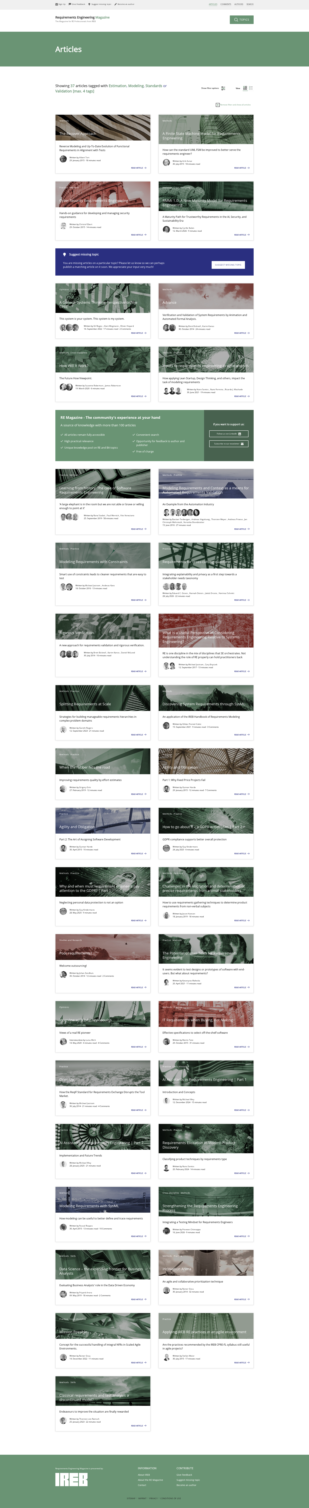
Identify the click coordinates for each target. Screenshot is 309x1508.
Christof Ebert (85, 224)
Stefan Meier (188, 1355)
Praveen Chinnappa (191, 1229)
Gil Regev (98, 326)
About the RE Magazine (150, 1479)
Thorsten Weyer (219, 519)
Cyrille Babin (188, 228)
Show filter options (210, 88)
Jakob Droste (211, 593)
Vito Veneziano (127, 515)
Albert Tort (84, 157)
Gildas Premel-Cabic (191, 724)
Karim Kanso (208, 326)
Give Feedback (184, 1474)
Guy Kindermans (190, 846)
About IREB (144, 1474)
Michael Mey (188, 1099)
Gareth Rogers (86, 728)
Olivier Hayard (127, 326)
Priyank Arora (85, 1292)
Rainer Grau (188, 1288)
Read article (137, 168)
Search (250, 4)
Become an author (186, 1485)
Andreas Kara (108, 585)
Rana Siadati (100, 515)
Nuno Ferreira (217, 389)
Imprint (142, 1498)
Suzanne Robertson (94, 385)
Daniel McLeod (128, 652)
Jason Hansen (188, 913)
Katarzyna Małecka (191, 980)
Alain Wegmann (111, 326)
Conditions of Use (170, 1498)
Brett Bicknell (194, 326)
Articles (213, 4)
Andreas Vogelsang (201, 519)
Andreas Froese (235, 519)
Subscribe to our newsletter (227, 443)
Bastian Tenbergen (181, 519)
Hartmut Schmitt (226, 593)
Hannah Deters (196, 593)
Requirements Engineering (82, 19)
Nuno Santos (203, 389)
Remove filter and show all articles (235, 104)
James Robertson (113, 385)
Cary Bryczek (211, 664)
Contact (142, 1485)
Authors (238, 4)
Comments (225, 4)
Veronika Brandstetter (193, 522)
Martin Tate (187, 1040)
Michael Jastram (93, 585)
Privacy (153, 1498)
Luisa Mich (91, 1040)
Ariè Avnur (187, 161)
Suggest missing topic (228, 264)
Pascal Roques (86, 1225)
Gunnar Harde (189, 787)
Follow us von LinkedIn (227, 433)
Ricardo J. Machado (234, 389)
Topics (244, 19)
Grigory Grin (85, 787)
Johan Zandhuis (86, 973)
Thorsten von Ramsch (89, 1419)
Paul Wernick (113, 515)
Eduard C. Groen (180, 593)
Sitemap (131, 1498)
